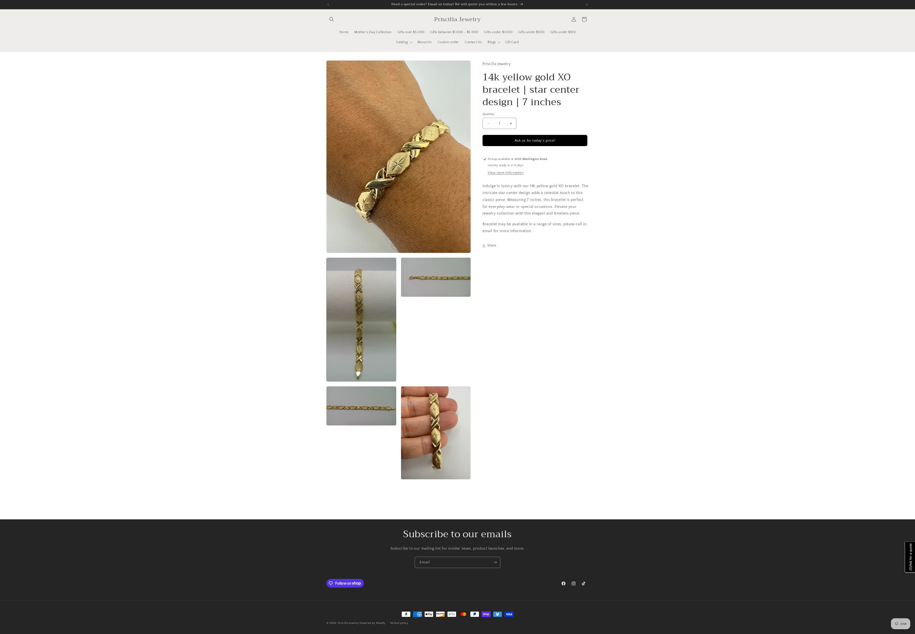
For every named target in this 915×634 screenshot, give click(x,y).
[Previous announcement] (328, 4)
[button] (331, 19)
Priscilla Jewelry (348, 623)
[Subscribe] (495, 562)
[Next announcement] (587, 4)
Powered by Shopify (373, 623)
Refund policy (399, 622)
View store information (506, 173)
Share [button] (491, 245)
